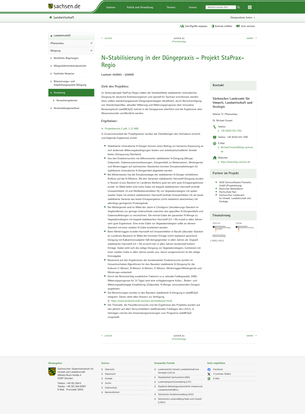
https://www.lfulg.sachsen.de (235, 162)
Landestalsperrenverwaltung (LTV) (174, 382)
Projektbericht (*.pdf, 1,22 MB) (122, 128)
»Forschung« (179, 41)
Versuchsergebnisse (66, 100)
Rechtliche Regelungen (66, 58)
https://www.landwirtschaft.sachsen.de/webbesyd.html (141, 300)
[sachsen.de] (73, 7)
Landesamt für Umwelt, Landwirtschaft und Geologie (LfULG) (178, 371)
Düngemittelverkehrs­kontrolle (70, 65)
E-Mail (216, 378)
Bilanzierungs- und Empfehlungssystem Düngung (70, 83)
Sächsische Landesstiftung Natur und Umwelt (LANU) (180, 401)
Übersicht (109, 369)
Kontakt (108, 378)
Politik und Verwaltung (140, 7)
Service (193, 7)
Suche (108, 383)
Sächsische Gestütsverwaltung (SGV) (176, 394)
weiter (250, 38)
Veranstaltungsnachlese (66, 108)
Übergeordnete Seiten (241, 17)
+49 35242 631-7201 (231, 130)
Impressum (110, 374)
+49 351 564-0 (73, 383)
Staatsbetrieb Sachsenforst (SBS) (174, 377)
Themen (171, 7)
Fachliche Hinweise (64, 73)
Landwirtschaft (64, 17)
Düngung (55, 50)
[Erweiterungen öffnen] (250, 7)
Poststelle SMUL (75, 389)
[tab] (73, 363)
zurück (108, 38)
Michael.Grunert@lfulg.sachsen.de (237, 149)
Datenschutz (111, 387)
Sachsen (110, 7)
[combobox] (220, 7)
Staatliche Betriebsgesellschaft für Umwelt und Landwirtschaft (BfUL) (180, 388)
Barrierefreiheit (112, 392)
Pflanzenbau (57, 43)
